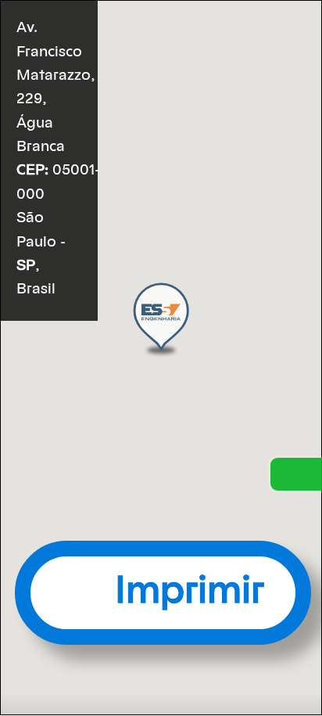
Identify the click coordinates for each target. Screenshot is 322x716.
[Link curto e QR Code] (47, 673)
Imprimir (189, 591)
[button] (161, 319)
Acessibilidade (47, 610)
